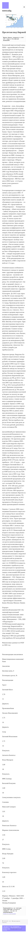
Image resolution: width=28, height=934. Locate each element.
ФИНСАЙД (6, 11)
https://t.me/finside (9, 913)
